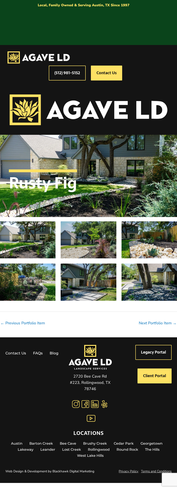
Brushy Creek (95, 443)
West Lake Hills (90, 456)
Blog (54, 353)
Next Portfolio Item (158, 323)
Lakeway (25, 449)
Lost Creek (71, 449)
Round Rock (127, 449)
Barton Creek (41, 443)
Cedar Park (124, 443)
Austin (16, 443)
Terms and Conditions (156, 471)
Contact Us (15, 353)
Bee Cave (68, 443)
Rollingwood (99, 449)
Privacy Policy (128, 471)
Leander (47, 449)
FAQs (38, 353)
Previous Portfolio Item (22, 323)
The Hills (152, 449)
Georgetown (152, 443)
